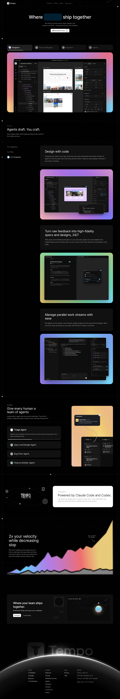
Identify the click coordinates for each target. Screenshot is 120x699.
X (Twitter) (31, 673)
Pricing (56, 3)
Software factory (51, 678)
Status (47, 692)
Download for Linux (59, 30)
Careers (48, 687)
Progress (48, 684)
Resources (68, 3)
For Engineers (16, 157)
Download (17, 615)
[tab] (80, 257)
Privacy (66, 673)
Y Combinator (33, 681)
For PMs (10, 152)
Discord (31, 678)
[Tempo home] (11, 3)
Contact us (49, 690)
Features (49, 3)
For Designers (12, 147)
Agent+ (61, 3)
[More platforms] (68, 30)
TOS (65, 675)
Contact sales (27, 615)
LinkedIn (31, 675)
